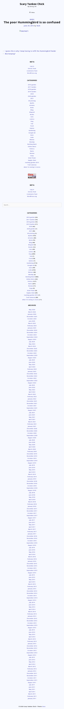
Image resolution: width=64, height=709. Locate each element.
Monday (31, 142)
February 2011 (32, 696)
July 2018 (32, 492)
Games (32, 128)
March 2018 (32, 502)
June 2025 (32, 321)
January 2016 (32, 561)
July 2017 (32, 520)
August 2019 (32, 463)
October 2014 (32, 595)
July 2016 (32, 547)
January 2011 (32, 698)
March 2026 (32, 312)
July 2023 (32, 360)
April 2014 (32, 609)
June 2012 (32, 659)
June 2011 (32, 687)
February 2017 (32, 531)
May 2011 (32, 689)
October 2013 (32, 623)
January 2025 (32, 328)
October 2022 (32, 378)
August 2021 (32, 410)
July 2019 (32, 465)
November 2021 (32, 403)
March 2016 (32, 556)
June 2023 (32, 362)
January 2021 (32, 426)
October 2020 (32, 433)
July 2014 (32, 602)
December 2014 (32, 591)
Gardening (32, 130)
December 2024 (32, 330)
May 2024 (32, 344)
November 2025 (32, 316)
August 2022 (32, 383)
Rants (32, 151)
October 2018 (32, 486)
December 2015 (32, 563)
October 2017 (32, 513)
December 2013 (32, 618)
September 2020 (32, 435)
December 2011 (32, 673)
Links (32, 137)
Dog (32, 121)
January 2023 (32, 371)
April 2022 (32, 392)
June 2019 (32, 467)
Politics (32, 149)
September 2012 (32, 653)
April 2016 (32, 554)
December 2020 (32, 428)
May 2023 (32, 364)
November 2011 (32, 675)
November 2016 (32, 538)
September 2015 (32, 570)
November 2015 (32, 566)
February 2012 (32, 669)
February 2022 (32, 396)
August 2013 (32, 627)
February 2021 (32, 424)
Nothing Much (31, 144)
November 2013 (32, 620)
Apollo (32, 103)
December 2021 (32, 401)
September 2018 (32, 488)
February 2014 (32, 614)
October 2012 (32, 650)
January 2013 (32, 643)
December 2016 (32, 536)
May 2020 (32, 444)
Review (32, 153)
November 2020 (32, 431)
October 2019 (32, 458)
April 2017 (32, 527)
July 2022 (32, 385)
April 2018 (32, 499)
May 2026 (32, 309)
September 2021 (32, 408)
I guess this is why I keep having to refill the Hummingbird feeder (30, 51)
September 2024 (32, 337)
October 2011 (32, 678)
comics (32, 119)
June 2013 (32, 632)
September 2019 (32, 460)
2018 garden (32, 89)
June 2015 (32, 577)
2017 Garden (32, 87)
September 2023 (32, 355)
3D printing (32, 101)
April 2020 (32, 447)
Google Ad (32, 133)
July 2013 (32, 630)
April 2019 (32, 472)
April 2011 (32, 691)
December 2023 (32, 348)
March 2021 (32, 422)
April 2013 (32, 637)
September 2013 (32, 625)
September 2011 (32, 680)
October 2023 (32, 353)
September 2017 (32, 515)
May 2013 (32, 634)
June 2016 (32, 550)
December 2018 (32, 481)
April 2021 (32, 419)
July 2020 (32, 440)
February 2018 (32, 504)
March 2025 (32, 323)
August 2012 (32, 655)
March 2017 (32, 529)
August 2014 (32, 600)
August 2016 (32, 545)
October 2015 (32, 568)
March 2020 (32, 449)
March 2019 (32, 474)
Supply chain (32, 160)
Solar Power (32, 158)
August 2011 (32, 682)
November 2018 (32, 483)
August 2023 (32, 357)
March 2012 (32, 666)
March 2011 (32, 694)
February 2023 (32, 369)
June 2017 (32, 522)
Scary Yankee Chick (32, 4)
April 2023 (32, 367)
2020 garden (32, 96)
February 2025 (32, 325)
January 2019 (32, 479)
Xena (43, 706)
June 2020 (32, 442)
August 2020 (32, 438)
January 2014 (32, 616)
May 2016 (32, 552)
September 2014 (32, 598)
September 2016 (32, 543)
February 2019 (32, 476)
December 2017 (32, 508)
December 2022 (32, 373)
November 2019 (32, 456)
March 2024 (32, 346)
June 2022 (32, 387)
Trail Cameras (32, 165)
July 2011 (32, 685)
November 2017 (32, 511)
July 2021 (32, 412)
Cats (31, 117)
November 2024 (32, 332)
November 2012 (32, 648)
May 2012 (32, 662)
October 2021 (32, 405)
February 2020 (32, 451)
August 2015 (32, 573)
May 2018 (32, 497)
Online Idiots (32, 146)
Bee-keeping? (10, 54)
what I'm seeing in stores (32, 167)
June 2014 (32, 605)
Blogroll (32, 112)
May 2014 (32, 607)
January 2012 (32, 671)
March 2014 (32, 611)
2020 (32, 94)
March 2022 (32, 394)
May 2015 (32, 579)
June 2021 (32, 415)
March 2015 (32, 584)
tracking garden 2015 (32, 162)
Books (32, 114)
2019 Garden (32, 91)
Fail (32, 123)
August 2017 (32, 518)
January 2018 (32, 506)
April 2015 (32, 582)
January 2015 (32, 588)
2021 (32, 98)
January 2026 (32, 314)
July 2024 (32, 341)
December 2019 (32, 454)
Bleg (31, 110)
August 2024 (32, 339)
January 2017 (32, 534)
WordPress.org (32, 73)
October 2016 (32, 540)
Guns (32, 135)
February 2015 (32, 586)
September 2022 (32, 380)
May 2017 (32, 524)
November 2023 (32, 351)
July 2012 (32, 657)
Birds (32, 19)
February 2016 (32, 559)
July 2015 (32, 575)
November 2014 (32, 593)
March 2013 (32, 639)
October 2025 (32, 319)
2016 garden (32, 85)
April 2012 (32, 664)
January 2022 (32, 399)
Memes (32, 139)
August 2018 (32, 490)
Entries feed (32, 68)
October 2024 (32, 335)
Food (32, 126)
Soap (32, 155)
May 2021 (32, 417)
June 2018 (32, 495)
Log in (32, 66)
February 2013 (32, 641)
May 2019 (32, 470)
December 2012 (32, 646)
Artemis (32, 105)
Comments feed (32, 71)
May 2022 (32, 390)
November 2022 (32, 376)
